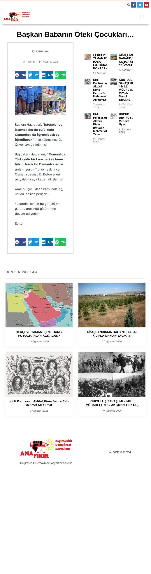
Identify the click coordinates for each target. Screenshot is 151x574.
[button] (128, 4)
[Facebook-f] (133, 5)
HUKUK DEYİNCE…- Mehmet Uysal (127, 119)
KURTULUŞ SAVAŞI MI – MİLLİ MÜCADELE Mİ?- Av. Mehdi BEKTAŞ (127, 89)
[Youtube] (146, 5)
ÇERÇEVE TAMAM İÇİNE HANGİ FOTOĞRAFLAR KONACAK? (39, 334)
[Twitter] (140, 5)
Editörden (42, 51)
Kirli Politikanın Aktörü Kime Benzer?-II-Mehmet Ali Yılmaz (39, 403)
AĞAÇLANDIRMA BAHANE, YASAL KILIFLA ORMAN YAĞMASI (130, 60)
